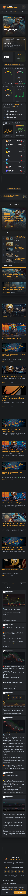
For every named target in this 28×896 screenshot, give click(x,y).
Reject (7, 892)
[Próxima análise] (23, 26)
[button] (9, 40)
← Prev (4, 583)
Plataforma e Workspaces (9, 883)
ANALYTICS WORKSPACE (11, 64)
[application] (20, 94)
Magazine (20, 17)
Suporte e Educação (8, 880)
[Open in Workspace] (12, 68)
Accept (20, 892)
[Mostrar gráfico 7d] (24, 141)
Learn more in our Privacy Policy (16, 889)
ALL (14, 106)
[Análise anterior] (4, 26)
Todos (17, 104)
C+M (23, 104)
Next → (23, 583)
